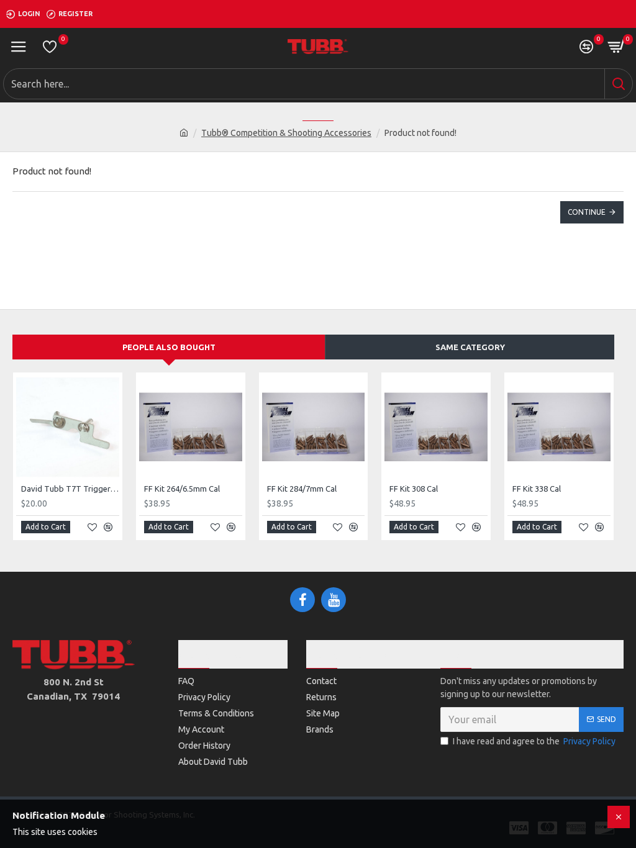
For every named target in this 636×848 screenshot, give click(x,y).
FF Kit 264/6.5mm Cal (182, 488)
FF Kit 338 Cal (536, 488)
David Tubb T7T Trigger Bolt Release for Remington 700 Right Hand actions (70, 488)
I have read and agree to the (534, 741)
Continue (587, 212)
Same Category (470, 347)
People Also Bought (169, 347)
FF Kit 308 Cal (413, 488)
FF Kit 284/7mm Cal (302, 488)
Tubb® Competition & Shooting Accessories (286, 133)
